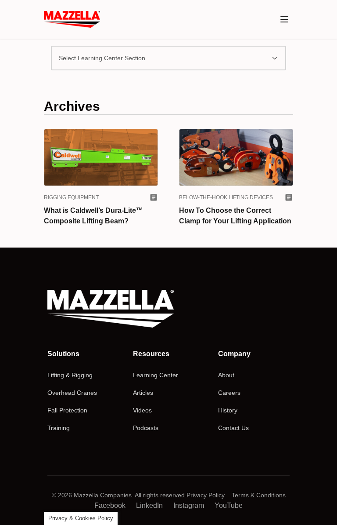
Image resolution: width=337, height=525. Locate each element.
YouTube (229, 505)
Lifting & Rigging (70, 375)
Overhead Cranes (72, 392)
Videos (142, 410)
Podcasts (145, 427)
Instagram (188, 505)
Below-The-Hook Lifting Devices (226, 197)
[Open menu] (284, 19)
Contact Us (233, 427)
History (227, 410)
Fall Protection (67, 410)
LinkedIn (149, 505)
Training (58, 427)
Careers (229, 392)
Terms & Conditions (259, 495)
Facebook (109, 505)
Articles (143, 392)
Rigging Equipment (71, 197)
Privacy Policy (205, 495)
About (226, 375)
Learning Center (155, 375)
